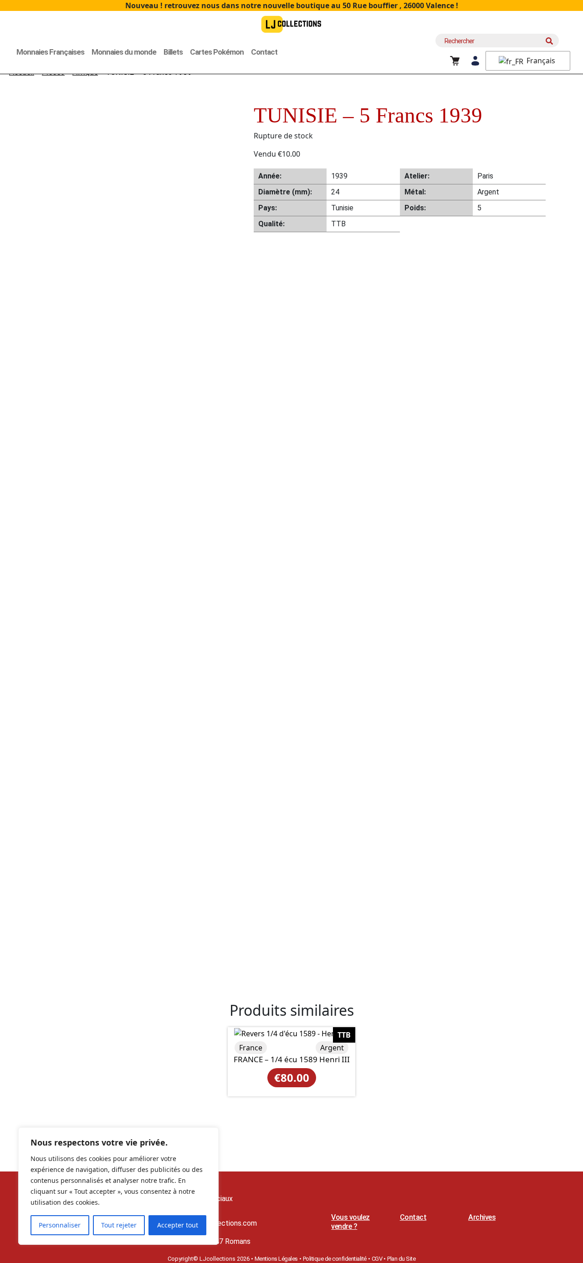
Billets (173, 51)
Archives (482, 1217)
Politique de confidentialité (335, 1258)
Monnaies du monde (124, 51)
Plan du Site (401, 1258)
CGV (377, 1258)
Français (540, 61)
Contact (264, 51)
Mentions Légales (276, 1258)
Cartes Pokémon (217, 51)
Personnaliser (60, 1225)
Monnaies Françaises (50, 51)
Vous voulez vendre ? (350, 1221)
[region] (118, 1186)
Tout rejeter (119, 1225)
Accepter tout (177, 1225)
